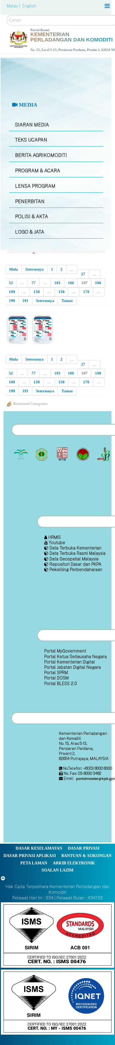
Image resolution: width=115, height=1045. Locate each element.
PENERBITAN (30, 201)
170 (86, 292)
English (29, 6)
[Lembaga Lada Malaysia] (104, 454)
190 (12, 300)
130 (37, 292)
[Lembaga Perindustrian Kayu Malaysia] (63, 454)
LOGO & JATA (29, 232)
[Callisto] (57, 934)
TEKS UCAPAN (31, 140)
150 (61, 292)
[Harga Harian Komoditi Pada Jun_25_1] (43, 330)
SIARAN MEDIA (32, 125)
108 (98, 283)
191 (25, 300)
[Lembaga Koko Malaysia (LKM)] (83, 454)
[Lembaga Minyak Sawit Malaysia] (21, 454)
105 (57, 283)
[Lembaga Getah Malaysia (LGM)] (42, 454)
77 (34, 283)
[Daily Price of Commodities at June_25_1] (18, 330)
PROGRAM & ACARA (37, 170)
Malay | (14, 6)
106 (71, 283)
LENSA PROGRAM (35, 186)
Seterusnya (34, 269)
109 (12, 292)
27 (83, 274)
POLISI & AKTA (31, 216)
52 (11, 283)
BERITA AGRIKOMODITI (41, 155)
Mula (13, 269)
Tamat (67, 300)
